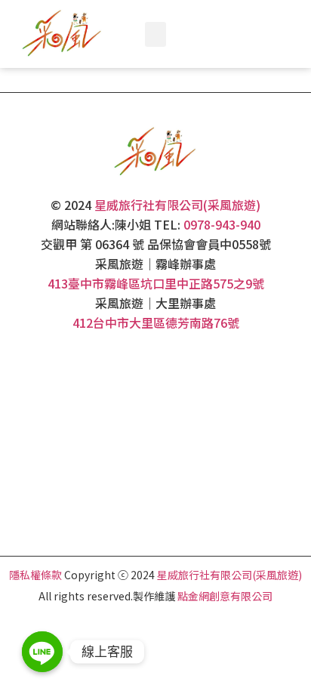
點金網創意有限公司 (225, 595)
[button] (155, 34)
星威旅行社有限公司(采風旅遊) (177, 205)
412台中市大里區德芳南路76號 (155, 322)
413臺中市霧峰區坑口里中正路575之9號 (156, 283)
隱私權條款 (35, 574)
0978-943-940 (221, 224)
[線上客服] (42, 651)
